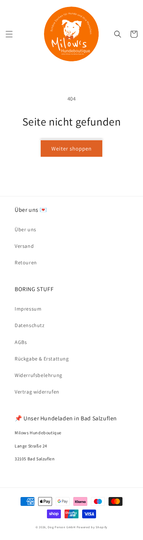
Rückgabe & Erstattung (42, 358)
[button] (9, 34)
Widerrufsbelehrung (38, 375)
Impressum (28, 308)
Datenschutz (30, 325)
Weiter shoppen (71, 148)
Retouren (26, 262)
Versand (24, 246)
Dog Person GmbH (62, 527)
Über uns (25, 229)
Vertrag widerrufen (37, 391)
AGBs (21, 342)
